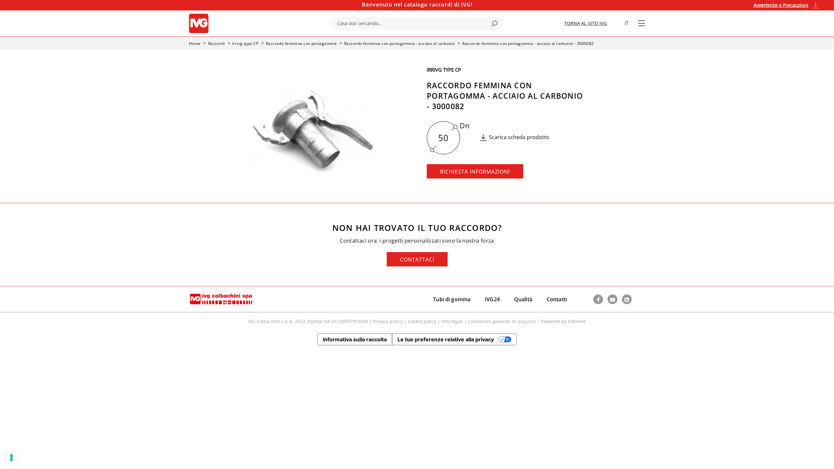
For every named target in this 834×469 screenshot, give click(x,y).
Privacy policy (388, 321)
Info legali (452, 321)
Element (577, 321)
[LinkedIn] (627, 299)
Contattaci (417, 259)
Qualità (523, 299)
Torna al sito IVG (585, 23)
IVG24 (492, 299)
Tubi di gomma (451, 299)
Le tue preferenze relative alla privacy (445, 339)
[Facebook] (598, 299)
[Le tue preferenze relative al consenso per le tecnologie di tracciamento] (11, 457)
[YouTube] (612, 299)
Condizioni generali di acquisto (502, 321)
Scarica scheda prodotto (519, 137)
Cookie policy (422, 321)
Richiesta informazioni (475, 171)
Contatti (557, 299)
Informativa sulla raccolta (355, 339)
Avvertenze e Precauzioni (781, 5)
